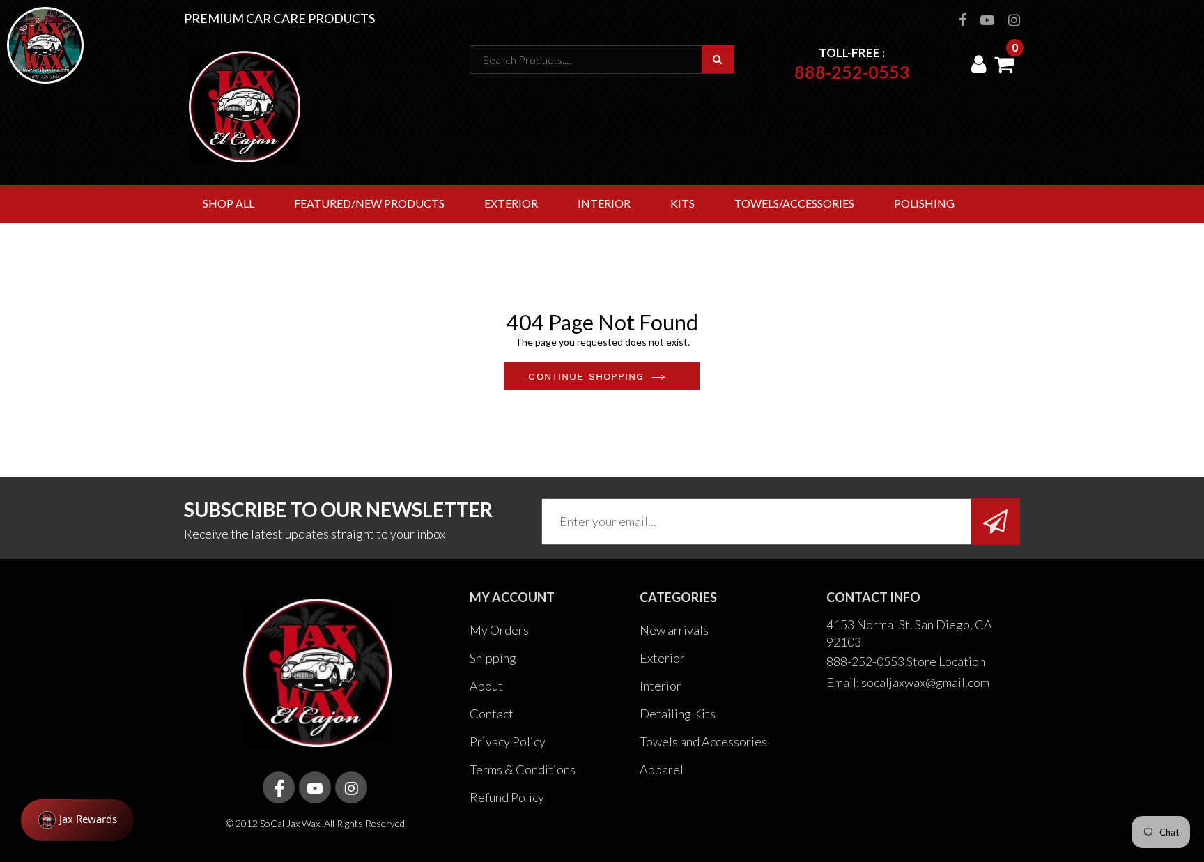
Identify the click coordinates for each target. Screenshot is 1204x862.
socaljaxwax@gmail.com (925, 682)
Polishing (924, 203)
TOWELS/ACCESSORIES (794, 203)
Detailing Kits (678, 713)
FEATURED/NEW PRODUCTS (369, 203)
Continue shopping (586, 376)
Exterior (662, 657)
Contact (492, 713)
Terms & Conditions (523, 769)
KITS (682, 203)
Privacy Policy (508, 741)
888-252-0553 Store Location (905, 661)
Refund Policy (507, 797)
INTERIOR (604, 203)
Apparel (662, 769)
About (486, 685)
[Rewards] (77, 820)
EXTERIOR (511, 203)
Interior (660, 685)
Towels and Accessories (703, 741)
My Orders (499, 630)
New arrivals (674, 630)
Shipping (493, 657)
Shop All (228, 203)
